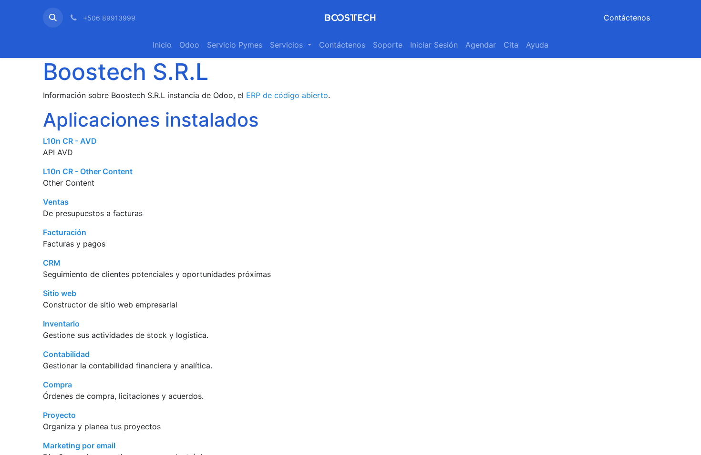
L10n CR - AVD (70, 141)
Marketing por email (79, 445)
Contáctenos (627, 17)
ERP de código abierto (287, 95)
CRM (52, 262)
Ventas (56, 202)
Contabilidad (66, 354)
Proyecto (59, 415)
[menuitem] (162, 44)
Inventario (61, 323)
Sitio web (59, 293)
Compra (57, 384)
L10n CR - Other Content (88, 171)
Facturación (64, 232)
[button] (53, 18)
